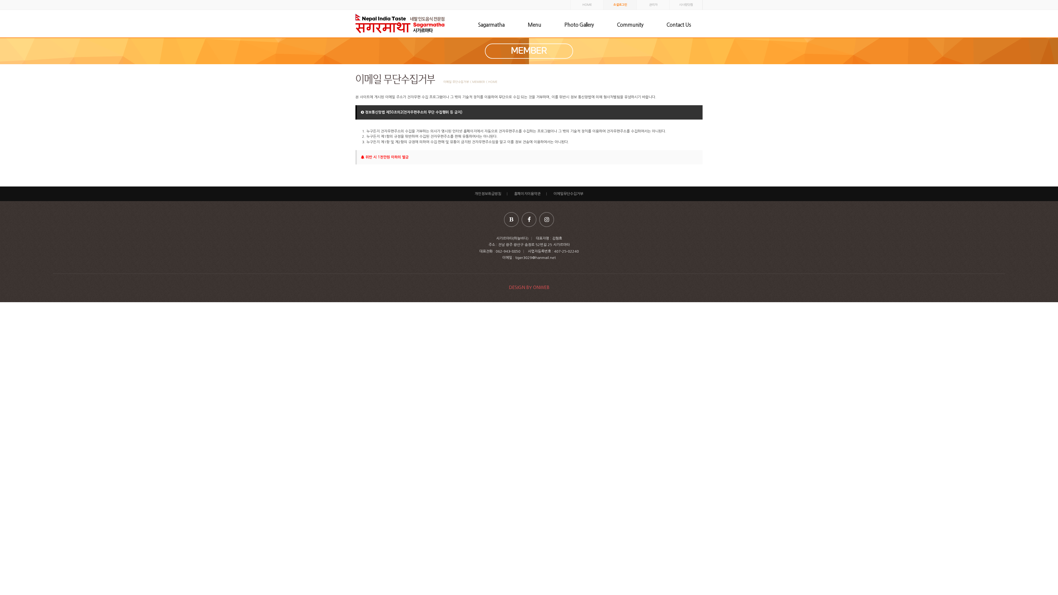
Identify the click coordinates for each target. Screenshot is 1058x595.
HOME (587, 4)
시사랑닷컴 (686, 4)
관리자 (653, 4)
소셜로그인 (620, 4)
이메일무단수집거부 (568, 194)
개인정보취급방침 (488, 194)
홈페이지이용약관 (527, 194)
